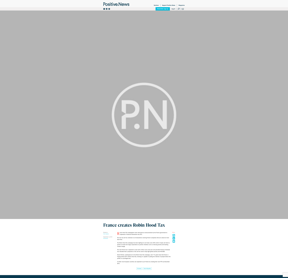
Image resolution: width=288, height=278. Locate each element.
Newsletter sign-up (162, 9)
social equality (147, 268)
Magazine (182, 5)
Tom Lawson (106, 234)
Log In (173, 9)
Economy (139, 268)
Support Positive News (168, 5)
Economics (105, 238)
